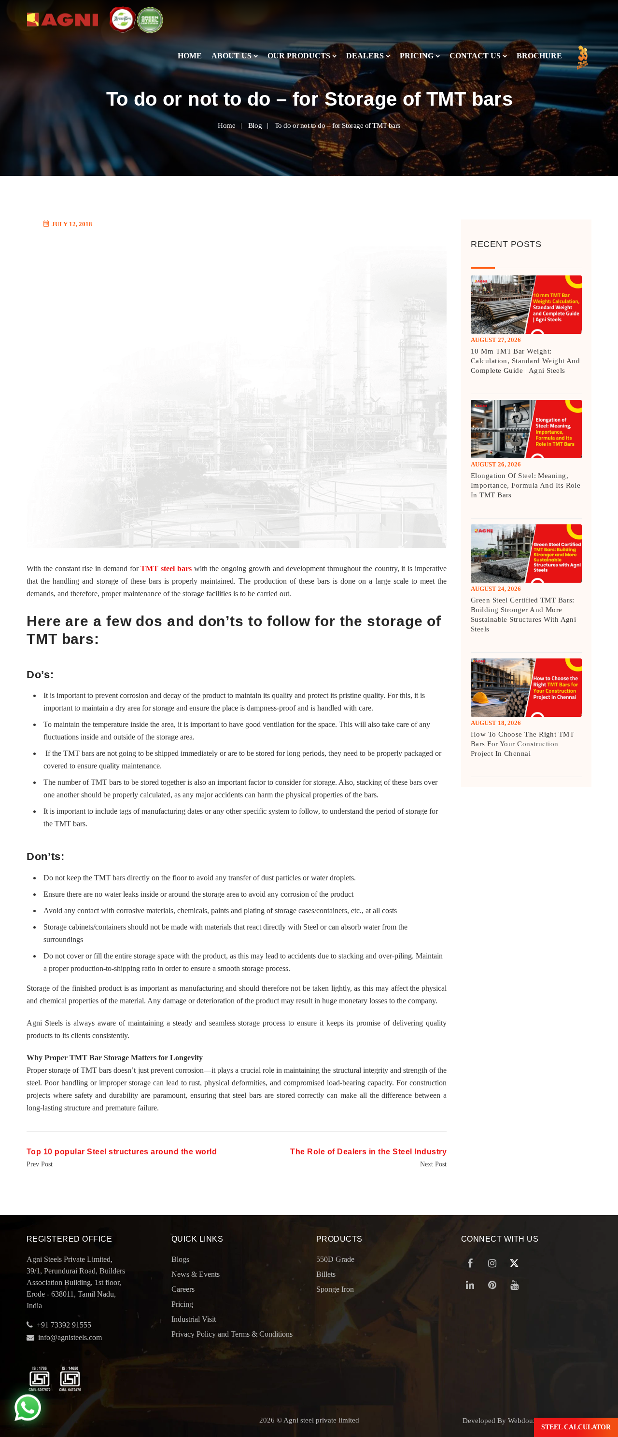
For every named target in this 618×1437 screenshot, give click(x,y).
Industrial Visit (193, 1319)
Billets (326, 1274)
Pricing (417, 56)
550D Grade (335, 1259)
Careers (183, 1289)
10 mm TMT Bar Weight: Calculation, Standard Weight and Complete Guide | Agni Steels (525, 360)
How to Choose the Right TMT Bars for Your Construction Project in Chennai (522, 743)
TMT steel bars (166, 568)
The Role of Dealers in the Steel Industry (368, 1152)
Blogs (180, 1259)
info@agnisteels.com (70, 1337)
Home (190, 56)
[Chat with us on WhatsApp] (27, 1409)
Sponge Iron (335, 1289)
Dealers (365, 56)
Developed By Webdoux (500, 1420)
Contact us (475, 56)
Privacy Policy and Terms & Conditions (232, 1334)
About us (231, 56)
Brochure (539, 56)
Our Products (298, 56)
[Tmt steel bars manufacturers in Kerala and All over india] (63, 19)
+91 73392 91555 (64, 1325)
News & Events (195, 1274)
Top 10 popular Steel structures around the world (122, 1152)
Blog (255, 125)
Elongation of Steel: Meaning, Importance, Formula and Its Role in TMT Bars (525, 485)
